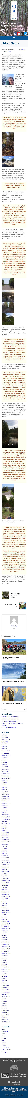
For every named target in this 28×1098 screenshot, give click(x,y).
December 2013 (6, 946)
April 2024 (4, 764)
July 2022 (4, 807)
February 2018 (5, 878)
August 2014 (5, 930)
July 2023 (4, 782)
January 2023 (5, 796)
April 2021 (4, 830)
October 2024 (5, 753)
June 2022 (4, 810)
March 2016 (5, 908)
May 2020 (4, 851)
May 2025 (4, 746)
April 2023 (4, 789)
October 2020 (5, 839)
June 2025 (4, 744)
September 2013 (6, 953)
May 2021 (4, 828)
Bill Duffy (23, 49)
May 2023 (4, 787)
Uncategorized (5, 1052)
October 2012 (5, 967)
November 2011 (6, 992)
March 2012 (5, 983)
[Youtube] (18, 33)
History (3, 1036)
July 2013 (4, 958)
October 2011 (5, 994)
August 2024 (5, 757)
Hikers (5, 51)
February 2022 (5, 814)
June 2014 (4, 935)
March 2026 (5, 737)
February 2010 (5, 1019)
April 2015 (4, 919)
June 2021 (4, 826)
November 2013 (6, 949)
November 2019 (6, 864)
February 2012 (5, 985)
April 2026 (4, 735)
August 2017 (5, 885)
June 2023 (4, 785)
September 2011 (6, 996)
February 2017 (5, 892)
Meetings (4, 1038)
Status (4, 1045)
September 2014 (6, 928)
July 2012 (4, 974)
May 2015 (4, 917)
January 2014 (5, 944)
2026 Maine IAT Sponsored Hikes (10, 719)
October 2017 (5, 882)
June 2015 (4, 914)
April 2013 (4, 964)
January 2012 (5, 987)
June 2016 (4, 901)
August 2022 (5, 805)
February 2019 (5, 871)
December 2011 (6, 989)
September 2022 (6, 803)
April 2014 (4, 937)
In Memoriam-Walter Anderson (9, 721)
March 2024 (5, 766)
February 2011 (5, 1010)
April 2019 (4, 869)
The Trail (4, 1042)
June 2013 (4, 960)
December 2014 (6, 923)
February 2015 (5, 921)
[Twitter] (25, 33)
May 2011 (4, 1003)
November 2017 (6, 880)
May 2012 (4, 978)
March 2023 (5, 791)
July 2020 (4, 846)
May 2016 (4, 903)
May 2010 (4, 1017)
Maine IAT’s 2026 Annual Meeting (10, 716)
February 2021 (5, 832)
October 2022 (5, 801)
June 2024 (4, 762)
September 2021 (6, 823)
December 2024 (6, 751)
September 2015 (6, 912)
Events (3, 1029)
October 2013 (5, 951)
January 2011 (5, 1012)
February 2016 (5, 910)
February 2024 (5, 769)
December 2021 (6, 816)
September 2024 (6, 755)
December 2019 (6, 862)
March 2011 (4, 1008)
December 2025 (6, 739)
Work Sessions (6, 1049)
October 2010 (5, 1014)
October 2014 (5, 926)
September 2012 (6, 969)
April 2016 (4, 905)
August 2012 (5, 971)
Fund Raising (5, 1031)
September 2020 (6, 842)
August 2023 (5, 780)
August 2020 (5, 844)
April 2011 (4, 1005)
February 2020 (5, 857)
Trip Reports (6, 1047)
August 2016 (5, 898)
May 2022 (4, 812)
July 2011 (4, 999)
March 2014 (5, 939)
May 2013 (4, 962)
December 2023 (6, 771)
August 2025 (5, 741)
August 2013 (5, 955)
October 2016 (5, 894)
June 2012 (4, 976)
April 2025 (4, 748)
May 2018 (4, 876)
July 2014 (4, 933)
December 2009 (6, 1021)
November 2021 (6, 819)
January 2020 (5, 860)
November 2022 (6, 798)
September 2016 (6, 896)
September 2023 (6, 778)
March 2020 (5, 855)
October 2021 (5, 821)
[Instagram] (22, 33)
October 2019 (5, 867)
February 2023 (5, 794)
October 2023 (5, 776)
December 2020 (6, 837)
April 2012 (4, 980)
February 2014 (5, 942)
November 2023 (6, 773)
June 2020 (4, 848)
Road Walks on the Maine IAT (9, 727)
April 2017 (4, 889)
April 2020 (4, 853)
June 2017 (4, 887)
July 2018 (4, 873)
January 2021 (5, 835)
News (9, 51)
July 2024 (4, 760)
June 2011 (4, 1001)
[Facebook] (15, 33)
